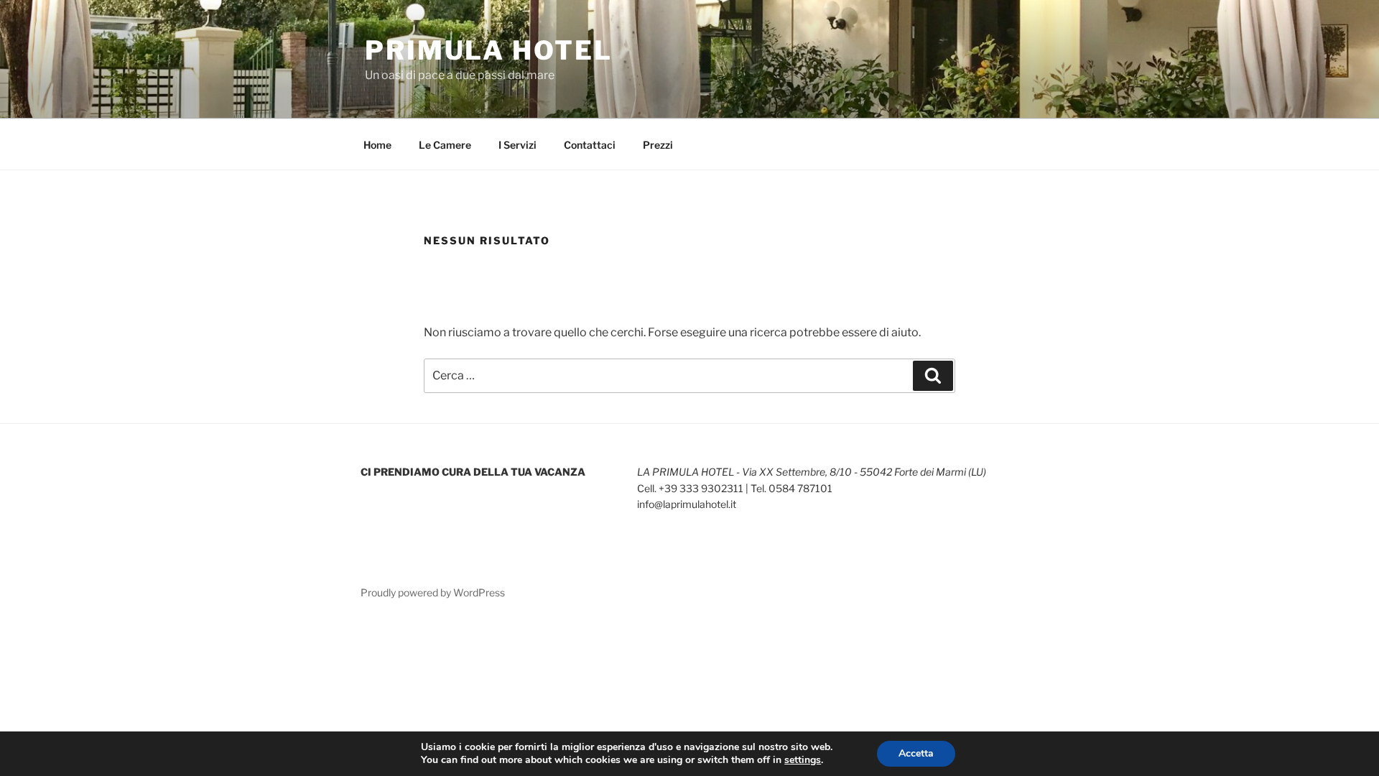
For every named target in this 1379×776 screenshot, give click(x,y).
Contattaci (590, 145)
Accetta (916, 753)
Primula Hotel (488, 50)
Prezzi (658, 145)
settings (802, 760)
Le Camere (445, 145)
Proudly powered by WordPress (433, 592)
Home (377, 145)
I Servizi (517, 145)
